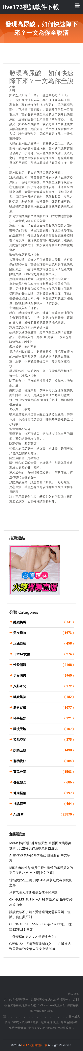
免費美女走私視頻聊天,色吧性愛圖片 (51, 1027)
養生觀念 (43, 782)
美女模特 (43, 633)
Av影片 (43, 814)
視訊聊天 (43, 804)
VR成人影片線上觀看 (25, 1022)
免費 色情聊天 (17, 1027)
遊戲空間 (43, 740)
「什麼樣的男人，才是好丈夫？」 (33, 937)
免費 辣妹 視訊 (49, 1022)
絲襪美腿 (43, 622)
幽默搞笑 (43, 697)
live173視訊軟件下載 (34, 1045)
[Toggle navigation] (77, 5)
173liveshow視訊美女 (51, 1005)
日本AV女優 (43, 654)
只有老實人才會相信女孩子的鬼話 (33, 892)
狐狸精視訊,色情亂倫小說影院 (41, 1011)
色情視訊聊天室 (19, 999)
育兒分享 (43, 772)
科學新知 (43, 718)
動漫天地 (43, 729)
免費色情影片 (69, 1022)
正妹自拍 (43, 643)
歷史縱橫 (43, 707)
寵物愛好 (43, 761)
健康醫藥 (43, 793)
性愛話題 (43, 665)
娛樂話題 (43, 750)
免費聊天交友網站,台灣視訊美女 (51, 999)
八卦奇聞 (43, 686)
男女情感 (43, 675)
